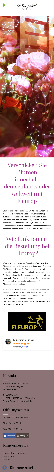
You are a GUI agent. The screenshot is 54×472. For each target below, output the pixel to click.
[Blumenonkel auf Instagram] (6, 5)
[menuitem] (14, 453)
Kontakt (7, 459)
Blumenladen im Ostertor (15, 383)
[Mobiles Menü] (49, 4)
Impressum (8, 456)
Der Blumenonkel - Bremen (23, 340)
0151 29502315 (12, 398)
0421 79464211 (12, 395)
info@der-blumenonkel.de (19, 401)
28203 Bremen (10, 389)
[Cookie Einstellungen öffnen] (5, 469)
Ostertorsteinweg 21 (13, 386)
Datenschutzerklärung (14, 453)
